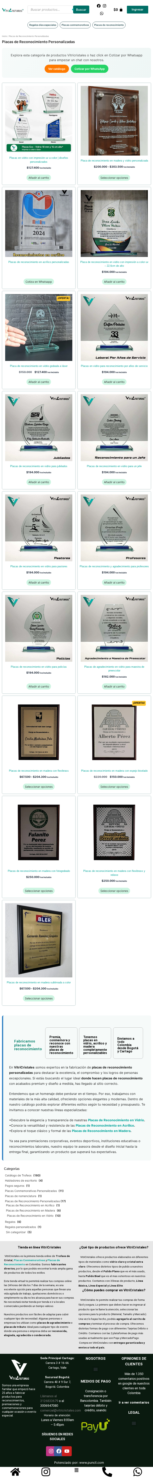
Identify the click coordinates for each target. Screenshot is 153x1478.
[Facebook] (98, 6)
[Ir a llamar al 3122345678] (107, 1472)
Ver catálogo (56, 68)
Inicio (4, 36)
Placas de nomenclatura (20, 1196)
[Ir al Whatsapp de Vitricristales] (138, 1472)
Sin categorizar (16, 1232)
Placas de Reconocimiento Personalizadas (32, 1201)
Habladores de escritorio (21, 1180)
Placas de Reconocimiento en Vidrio (30, 1215)
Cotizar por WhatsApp (90, 68)
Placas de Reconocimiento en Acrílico (30, 1205)
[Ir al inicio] (15, 1472)
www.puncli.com (91, 1463)
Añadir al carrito (38, 177)
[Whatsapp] (101, 13)
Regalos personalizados (20, 1227)
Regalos (10, 1221)
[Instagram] (104, 6)
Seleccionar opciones (114, 177)
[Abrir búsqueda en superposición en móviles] (58, 9)
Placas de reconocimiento (109, 24)
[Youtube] (67, 1451)
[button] (95, 1369)
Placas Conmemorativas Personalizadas (31, 1190)
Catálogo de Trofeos (18, 1175)
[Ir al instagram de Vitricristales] (46, 1472)
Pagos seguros (14, 1185)
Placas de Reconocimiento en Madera (30, 1210)
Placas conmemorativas (75, 24)
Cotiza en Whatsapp (39, 281)
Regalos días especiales (42, 24)
